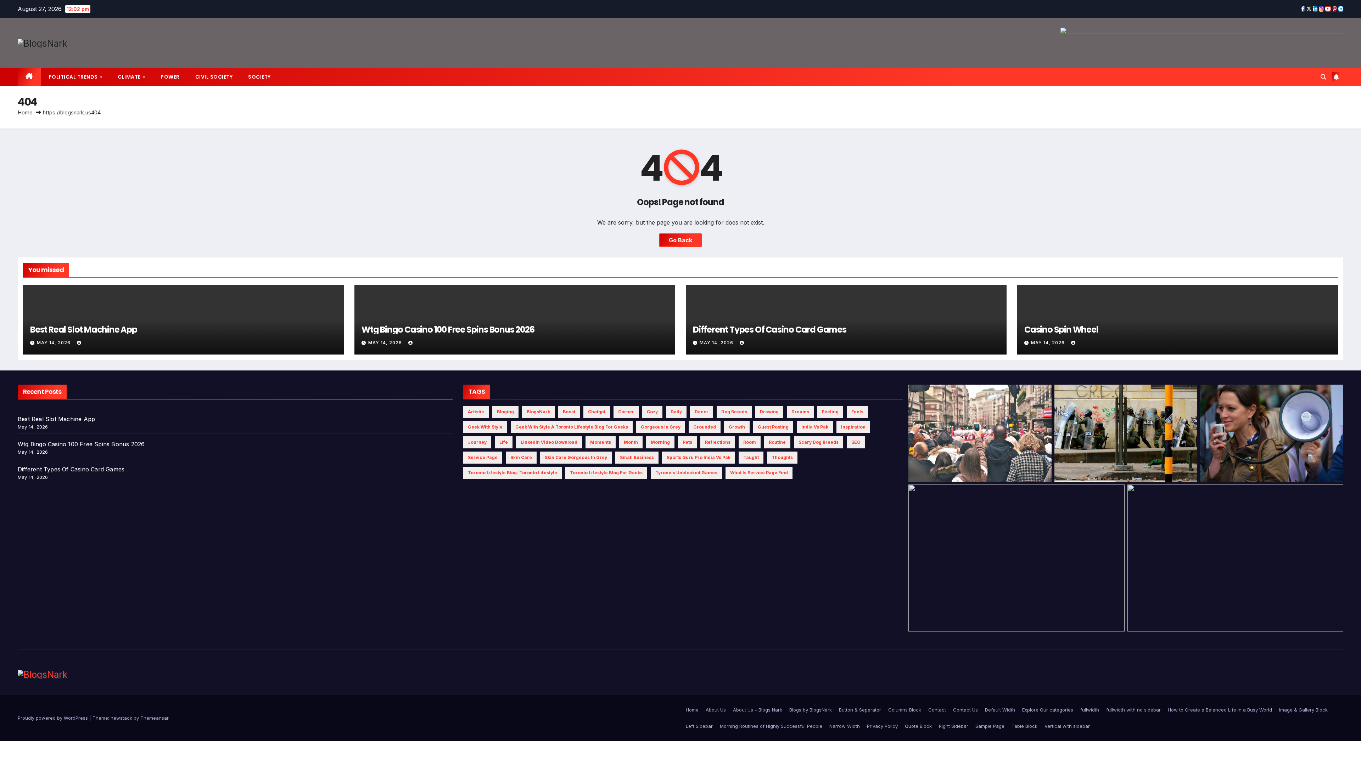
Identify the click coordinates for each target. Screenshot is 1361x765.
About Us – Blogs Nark (757, 710)
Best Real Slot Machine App (83, 329)
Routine (777, 442)
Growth (737, 427)
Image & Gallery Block (1303, 710)
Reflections (717, 442)
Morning (660, 442)
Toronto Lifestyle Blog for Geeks (606, 472)
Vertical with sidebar (1067, 726)
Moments (600, 442)
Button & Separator (860, 710)
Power (170, 76)
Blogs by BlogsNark (810, 710)
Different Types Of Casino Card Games (769, 329)
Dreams (800, 411)
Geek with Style (485, 427)
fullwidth (1089, 710)
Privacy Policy (882, 726)
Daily (676, 411)
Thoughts (782, 457)
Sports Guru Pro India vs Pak (698, 457)
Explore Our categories (1047, 710)
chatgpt (596, 411)
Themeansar (154, 718)
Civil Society (214, 76)
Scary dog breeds (819, 442)
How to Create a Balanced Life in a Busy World (1220, 710)
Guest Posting (773, 427)
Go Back (680, 240)
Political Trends (74, 76)
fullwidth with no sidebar (1133, 710)
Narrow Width (844, 726)
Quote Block (918, 726)
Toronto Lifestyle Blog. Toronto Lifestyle (512, 472)
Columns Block (904, 710)
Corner (626, 411)
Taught (751, 457)
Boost (569, 411)
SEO (856, 442)
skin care (521, 457)
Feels (857, 411)
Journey (477, 442)
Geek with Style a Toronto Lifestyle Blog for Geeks (571, 427)
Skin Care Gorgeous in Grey (576, 457)
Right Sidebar (953, 726)
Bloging (505, 411)
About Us (716, 710)
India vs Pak (814, 427)
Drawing (769, 411)
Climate (130, 76)
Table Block (1024, 726)
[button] (1323, 76)
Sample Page (989, 726)
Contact (937, 710)
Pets (687, 442)
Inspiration (853, 427)
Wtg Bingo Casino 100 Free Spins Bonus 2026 (448, 329)
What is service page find (759, 472)
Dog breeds (734, 411)
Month (631, 442)
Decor (701, 411)
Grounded (704, 427)
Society (259, 76)
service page (483, 457)
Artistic (476, 411)
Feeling (830, 411)
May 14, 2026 (54, 342)
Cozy (652, 411)
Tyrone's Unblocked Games (686, 472)
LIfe (503, 442)
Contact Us (965, 710)
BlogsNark (538, 411)
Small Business (637, 457)
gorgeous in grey (660, 427)
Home (25, 112)
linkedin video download (549, 442)
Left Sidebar (699, 726)
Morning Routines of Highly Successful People (771, 726)
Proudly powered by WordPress (53, 718)
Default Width (1000, 710)
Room (749, 442)
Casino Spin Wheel (1061, 329)
